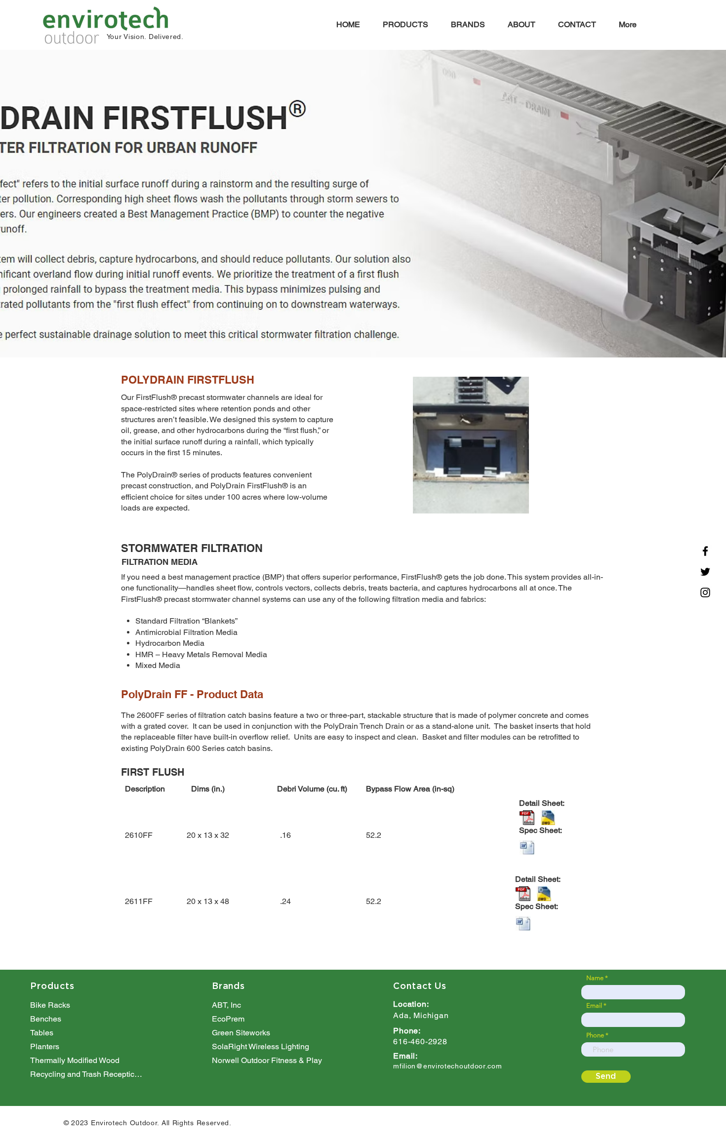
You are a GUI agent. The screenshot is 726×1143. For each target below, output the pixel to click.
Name (595, 978)
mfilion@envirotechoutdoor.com (447, 1066)
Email (594, 1005)
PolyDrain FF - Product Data (192, 694)
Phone (595, 1035)
